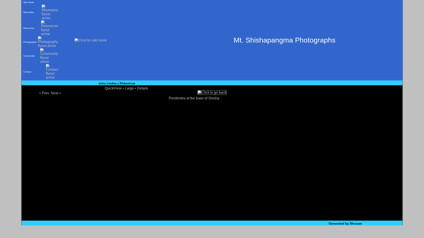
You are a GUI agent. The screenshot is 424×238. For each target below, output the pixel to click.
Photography (30, 42)
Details (142, 88)
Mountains (28, 12)
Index (112, 83)
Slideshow (127, 83)
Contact (27, 72)
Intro (102, 83)
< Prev (44, 93)
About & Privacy (234, 232)
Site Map (211, 232)
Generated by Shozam (345, 223)
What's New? (191, 232)
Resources (28, 28)
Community (29, 56)
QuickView (113, 88)
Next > (56, 93)
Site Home (28, 2)
